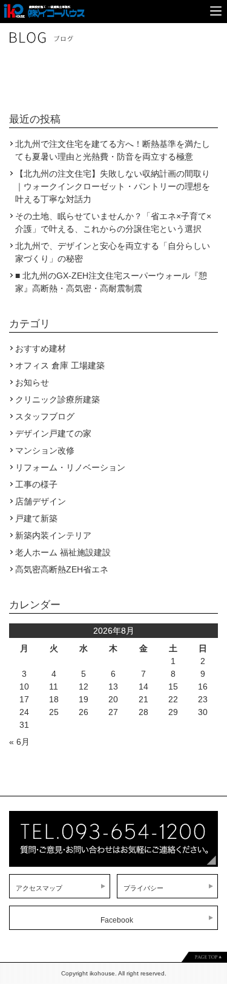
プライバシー (143, 888)
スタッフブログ (44, 416)
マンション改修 (44, 450)
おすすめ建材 (40, 348)
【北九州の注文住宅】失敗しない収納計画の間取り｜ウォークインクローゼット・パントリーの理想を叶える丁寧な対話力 (112, 186)
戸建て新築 (36, 518)
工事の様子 (36, 484)
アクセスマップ (39, 888)
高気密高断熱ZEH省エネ (61, 569)
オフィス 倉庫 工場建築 (60, 365)
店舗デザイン (40, 501)
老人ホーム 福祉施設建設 (63, 552)
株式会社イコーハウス (43, 6)
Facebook (116, 920)
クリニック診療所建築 (57, 399)
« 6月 (19, 742)
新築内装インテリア (53, 535)
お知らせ (32, 382)
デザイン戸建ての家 (53, 433)
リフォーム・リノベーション (70, 467)
